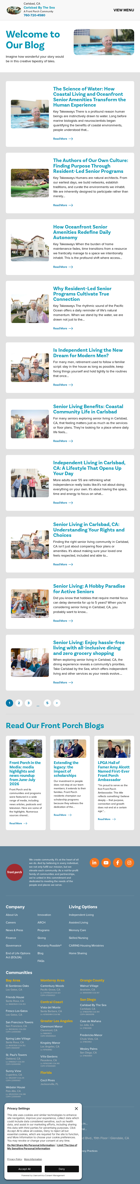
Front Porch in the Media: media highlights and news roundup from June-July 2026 (25, 773)
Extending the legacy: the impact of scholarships (66, 769)
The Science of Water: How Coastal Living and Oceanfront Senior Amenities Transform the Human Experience (89, 97)
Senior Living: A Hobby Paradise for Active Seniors (89, 589)
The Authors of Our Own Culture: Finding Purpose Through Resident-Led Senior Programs (90, 165)
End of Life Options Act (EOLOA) (18, 955)
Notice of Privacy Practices (82, 1151)
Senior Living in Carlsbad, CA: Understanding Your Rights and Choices (89, 529)
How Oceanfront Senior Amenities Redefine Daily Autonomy (82, 232)
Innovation (44, 915)
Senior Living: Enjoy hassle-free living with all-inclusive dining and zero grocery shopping (89, 648)
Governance (13, 945)
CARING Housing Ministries (86, 945)
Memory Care (77, 930)
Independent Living (81, 915)
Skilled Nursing (78, 938)
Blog (40, 953)
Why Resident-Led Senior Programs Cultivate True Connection (82, 294)
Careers (11, 922)
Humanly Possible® (50, 945)
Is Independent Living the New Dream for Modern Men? (88, 353)
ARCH (41, 922)
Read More (60, 139)
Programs (43, 930)
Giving (42, 938)
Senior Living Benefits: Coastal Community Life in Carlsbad (88, 409)
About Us (12, 915)
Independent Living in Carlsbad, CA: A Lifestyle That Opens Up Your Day (89, 468)
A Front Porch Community (38, 11)
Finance (11, 938)
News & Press (14, 930)
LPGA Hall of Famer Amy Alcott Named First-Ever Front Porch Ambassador (114, 771)
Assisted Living (78, 922)
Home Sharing (78, 953)
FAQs (41, 961)
